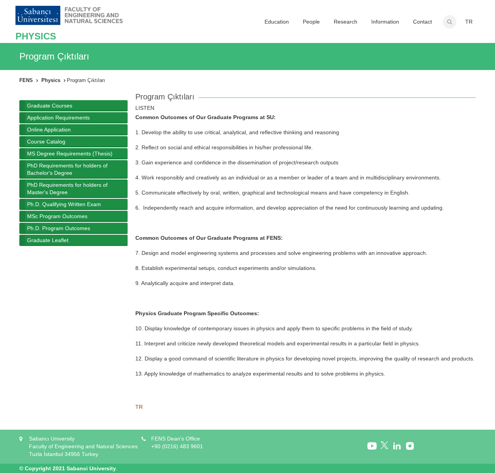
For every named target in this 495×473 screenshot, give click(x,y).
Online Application (49, 129)
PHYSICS (35, 36)
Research (345, 22)
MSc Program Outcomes (57, 216)
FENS (26, 80)
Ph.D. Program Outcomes (58, 228)
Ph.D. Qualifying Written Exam (64, 204)
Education (277, 22)
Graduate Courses (49, 105)
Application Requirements (58, 117)
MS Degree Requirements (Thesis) (70, 153)
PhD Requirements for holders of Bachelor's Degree (67, 169)
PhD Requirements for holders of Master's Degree (67, 188)
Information (385, 22)
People (311, 22)
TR (469, 22)
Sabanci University (91, 468)
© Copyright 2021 (42, 468)
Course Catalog (46, 141)
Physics (50, 80)
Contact (422, 22)
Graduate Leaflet (47, 240)
